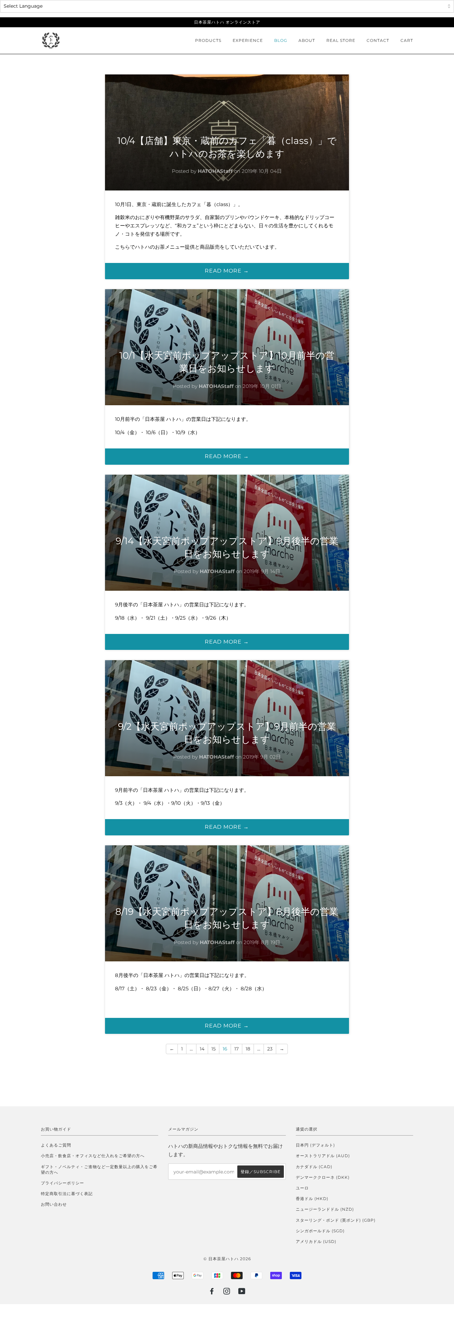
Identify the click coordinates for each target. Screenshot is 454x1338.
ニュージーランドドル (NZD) (325, 1209)
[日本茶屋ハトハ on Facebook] (211, 1292)
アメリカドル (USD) (316, 1241)
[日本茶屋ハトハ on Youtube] (242, 1292)
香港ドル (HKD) (312, 1198)
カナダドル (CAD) (314, 1166)
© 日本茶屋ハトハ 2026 (227, 1258)
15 (213, 1049)
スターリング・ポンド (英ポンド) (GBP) (336, 1220)
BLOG (280, 40)
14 (202, 1049)
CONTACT (378, 40)
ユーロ (302, 1187)
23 (270, 1049)
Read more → (227, 271)
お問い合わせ (54, 1204)
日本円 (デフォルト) (315, 1145)
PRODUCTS (208, 40)
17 (236, 1049)
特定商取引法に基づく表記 (67, 1193)
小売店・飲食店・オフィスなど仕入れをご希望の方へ (93, 1155)
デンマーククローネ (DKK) (323, 1177)
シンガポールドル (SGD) (320, 1230)
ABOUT (306, 40)
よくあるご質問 (56, 1145)
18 (248, 1049)
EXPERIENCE (248, 40)
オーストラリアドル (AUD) (323, 1155)
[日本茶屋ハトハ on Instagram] (226, 1292)
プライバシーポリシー (62, 1182)
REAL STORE (340, 40)
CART (406, 40)
